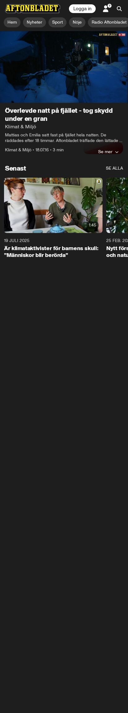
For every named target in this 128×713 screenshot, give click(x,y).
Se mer (105, 151)
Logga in (82, 8)
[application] (64, 67)
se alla (114, 168)
